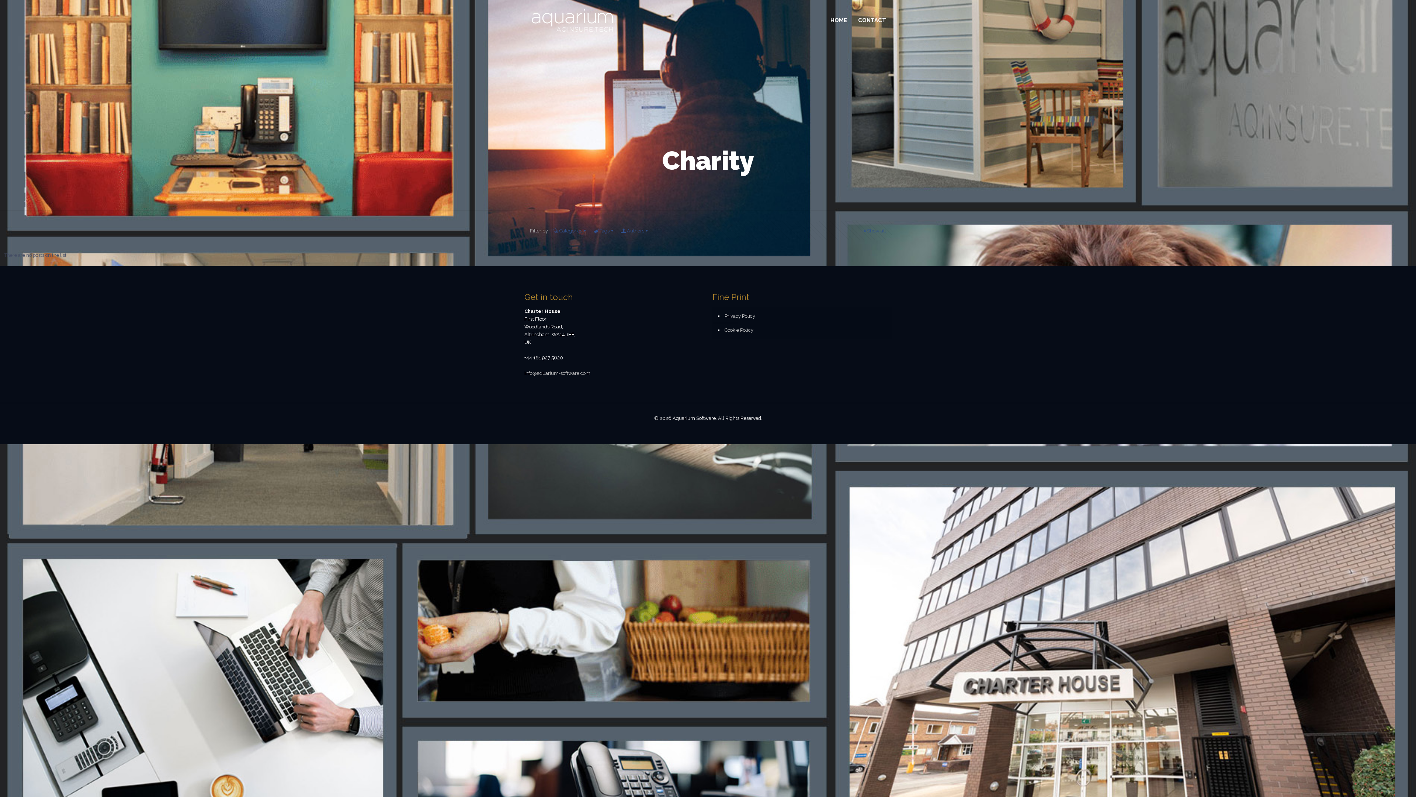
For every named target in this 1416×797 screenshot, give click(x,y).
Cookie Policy (739, 330)
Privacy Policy (740, 316)
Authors (635, 231)
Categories (570, 231)
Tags (605, 231)
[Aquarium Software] (572, 20)
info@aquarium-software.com (557, 373)
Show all (876, 231)
